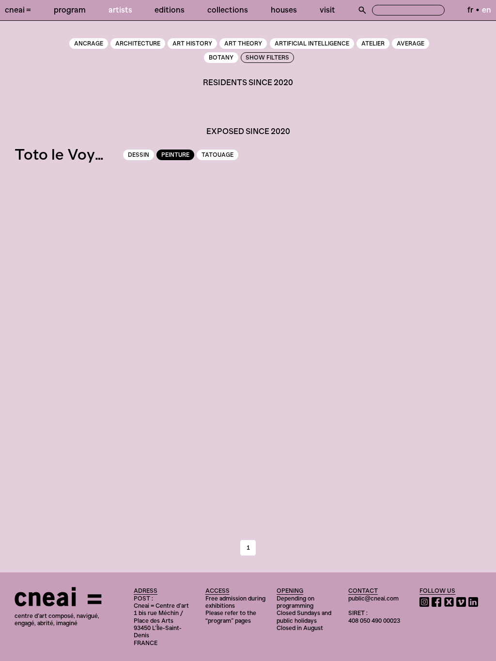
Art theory (243, 43)
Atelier (373, 43)
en (486, 10)
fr (470, 10)
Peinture (175, 154)
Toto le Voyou (64, 154)
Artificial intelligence (312, 43)
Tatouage (217, 154)
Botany (221, 57)
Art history (192, 43)
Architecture (137, 43)
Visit (327, 10)
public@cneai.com (373, 598)
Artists (120, 10)
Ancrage (88, 43)
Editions (170, 10)
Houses (284, 10)
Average (410, 43)
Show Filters (267, 57)
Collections (227, 10)
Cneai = (18, 10)
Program (70, 10)
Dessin (138, 154)
